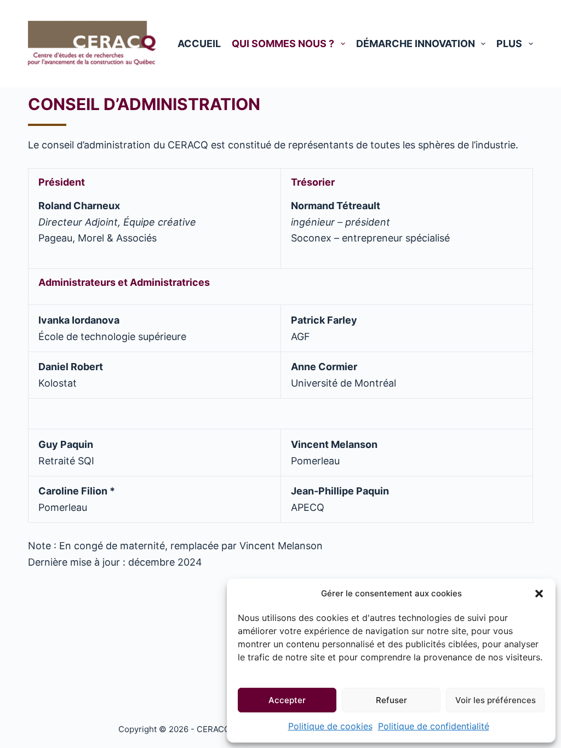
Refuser (391, 700)
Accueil (199, 43)
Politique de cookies (330, 726)
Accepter (287, 700)
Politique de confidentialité (433, 726)
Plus (509, 43)
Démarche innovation (415, 43)
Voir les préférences (495, 700)
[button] (539, 593)
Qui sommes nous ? (283, 43)
